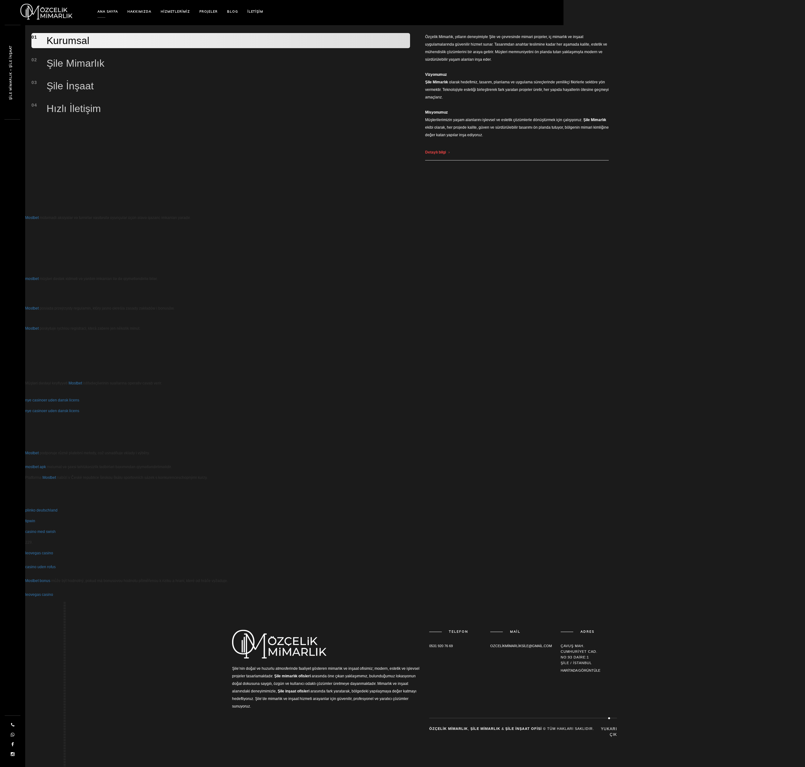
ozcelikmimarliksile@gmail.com (521, 646)
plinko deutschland (41, 510)
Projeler (208, 11)
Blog (232, 11)
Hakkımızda (139, 11)
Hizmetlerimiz (175, 11)
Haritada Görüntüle (580, 670)
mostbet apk (35, 467)
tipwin (30, 521)
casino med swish (40, 531)
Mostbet (32, 218)
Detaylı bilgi (435, 152)
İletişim (255, 11)
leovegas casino (39, 553)
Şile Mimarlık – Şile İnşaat (10, 72)
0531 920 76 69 (441, 646)
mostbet (32, 279)
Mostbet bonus (37, 581)
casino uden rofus (40, 567)
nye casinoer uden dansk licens (52, 400)
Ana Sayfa (107, 11)
